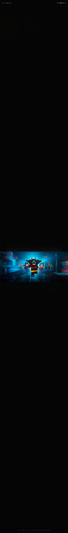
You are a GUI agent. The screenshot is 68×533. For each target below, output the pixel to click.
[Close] (62, 240)
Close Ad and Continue (53, 290)
